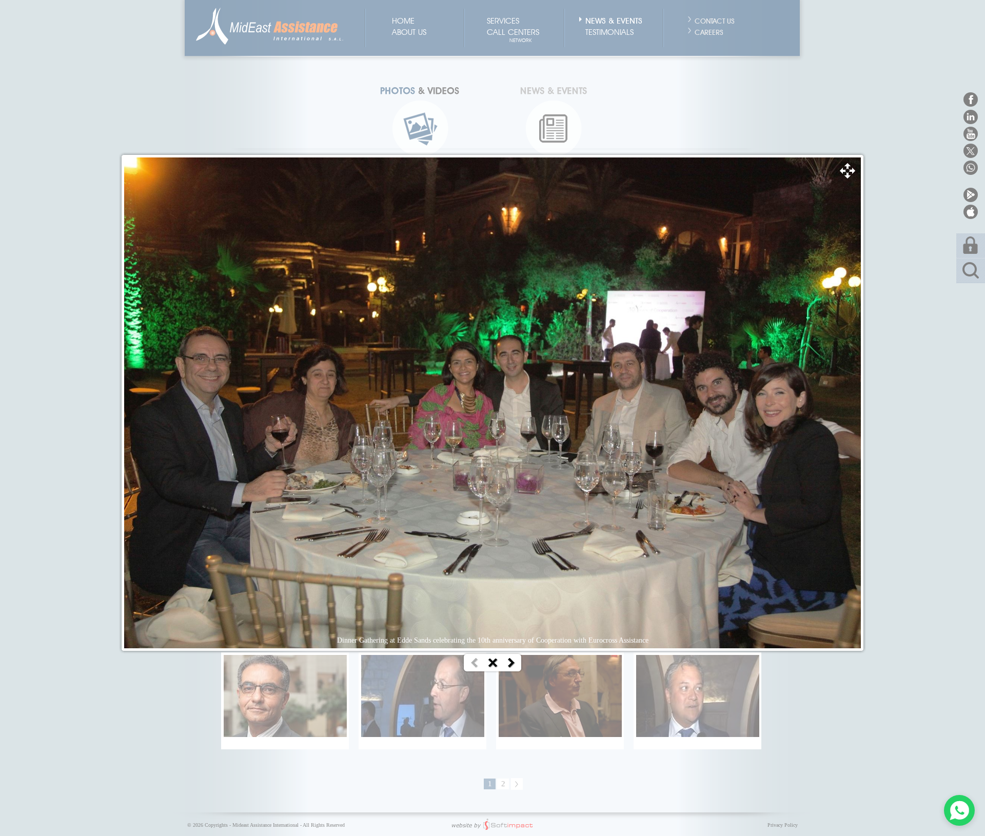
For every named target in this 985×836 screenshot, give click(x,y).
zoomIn (847, 171)
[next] (511, 663)
